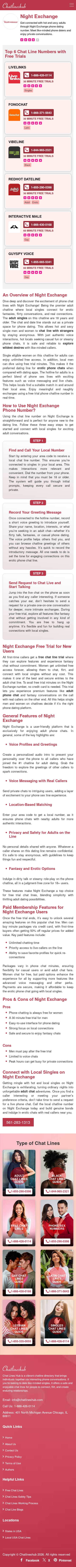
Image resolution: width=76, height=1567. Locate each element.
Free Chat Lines (19, 1227)
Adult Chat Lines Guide (19, 1178)
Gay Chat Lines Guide (19, 1278)
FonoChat (18, 104)
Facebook (32, 1560)
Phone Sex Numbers (57, 1227)
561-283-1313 (18, 1122)
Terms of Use (13, 1463)
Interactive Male (25, 216)
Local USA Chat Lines (18, 1537)
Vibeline (16, 142)
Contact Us (11, 1450)
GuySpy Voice (21, 254)
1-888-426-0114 (41, 75)
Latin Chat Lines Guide (57, 1278)
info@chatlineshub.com (27, 1399)
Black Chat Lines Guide (57, 1178)
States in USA (13, 1531)
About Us (10, 1444)
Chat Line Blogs (14, 1509)
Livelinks (17, 67)
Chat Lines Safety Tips (18, 1496)
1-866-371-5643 (41, 112)
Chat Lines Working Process (21, 1503)
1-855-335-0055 (21, 1341)
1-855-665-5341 (41, 262)
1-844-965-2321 (41, 150)
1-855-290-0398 (41, 187)
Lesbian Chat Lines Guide (19, 1328)
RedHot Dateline (24, 179)
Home (8, 1437)
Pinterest (65, 1560)
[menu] (71, 5)
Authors (9, 1469)
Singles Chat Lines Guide (57, 1328)
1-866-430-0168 (41, 224)
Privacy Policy (13, 1456)
